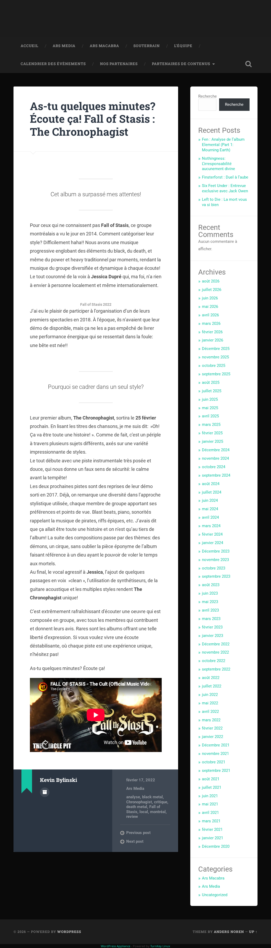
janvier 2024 (212, 542)
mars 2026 (211, 323)
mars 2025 (211, 424)
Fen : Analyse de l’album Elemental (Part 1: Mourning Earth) (223, 144)
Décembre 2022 (215, 644)
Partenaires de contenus (181, 63)
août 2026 (210, 281)
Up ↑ (253, 931)
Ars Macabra (104, 45)
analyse (133, 797)
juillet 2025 (211, 391)
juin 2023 (210, 593)
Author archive (44, 792)
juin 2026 (210, 298)
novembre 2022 (215, 652)
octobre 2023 (213, 568)
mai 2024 (210, 509)
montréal (158, 811)
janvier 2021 (212, 838)
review (132, 816)
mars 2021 (211, 821)
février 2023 (212, 627)
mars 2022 (211, 720)
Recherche (207, 96)
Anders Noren (229, 931)
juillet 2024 (211, 492)
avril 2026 (210, 315)
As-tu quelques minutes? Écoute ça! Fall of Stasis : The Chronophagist (92, 119)
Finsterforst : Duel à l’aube (225, 177)
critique (160, 802)
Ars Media (64, 45)
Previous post (138, 832)
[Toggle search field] (249, 64)
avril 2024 (210, 517)
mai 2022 (210, 703)
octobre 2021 (213, 762)
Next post (134, 841)
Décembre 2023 (215, 551)
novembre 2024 (215, 458)
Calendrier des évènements (53, 63)
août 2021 (210, 779)
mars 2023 (211, 618)
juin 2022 (210, 694)
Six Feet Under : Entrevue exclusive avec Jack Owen (225, 188)
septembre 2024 (216, 475)
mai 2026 (210, 306)
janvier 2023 (212, 635)
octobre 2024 (213, 466)
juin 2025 (210, 399)
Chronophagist (139, 802)
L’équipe (183, 45)
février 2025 (212, 433)
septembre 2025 (216, 374)
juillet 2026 (211, 289)
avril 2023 (210, 610)
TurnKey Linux (160, 946)
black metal (152, 797)
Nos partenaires (119, 63)
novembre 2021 (215, 753)
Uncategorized (214, 894)
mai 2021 (210, 804)
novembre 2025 (215, 357)
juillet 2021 (211, 787)
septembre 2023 (216, 576)
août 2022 (210, 677)
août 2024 (210, 483)
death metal (136, 806)
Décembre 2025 (215, 348)
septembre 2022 (216, 669)
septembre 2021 (216, 770)
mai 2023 (210, 601)
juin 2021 (210, 796)
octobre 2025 (213, 365)
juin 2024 (210, 500)
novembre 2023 (215, 559)
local (143, 811)
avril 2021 (210, 812)
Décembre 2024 (215, 450)
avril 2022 (210, 711)
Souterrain (146, 45)
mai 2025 (210, 407)
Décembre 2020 (215, 846)
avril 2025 (210, 416)
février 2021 (212, 829)
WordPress (69, 931)
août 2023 (210, 584)
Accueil (29, 45)
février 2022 (212, 728)
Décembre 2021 (215, 745)
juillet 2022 (211, 686)
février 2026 (212, 332)
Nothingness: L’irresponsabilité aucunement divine (218, 163)
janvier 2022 (212, 736)
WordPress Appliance (115, 946)
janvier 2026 (212, 340)
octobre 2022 (213, 660)
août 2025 (210, 382)
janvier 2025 (212, 441)
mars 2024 (211, 525)
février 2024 (212, 534)
